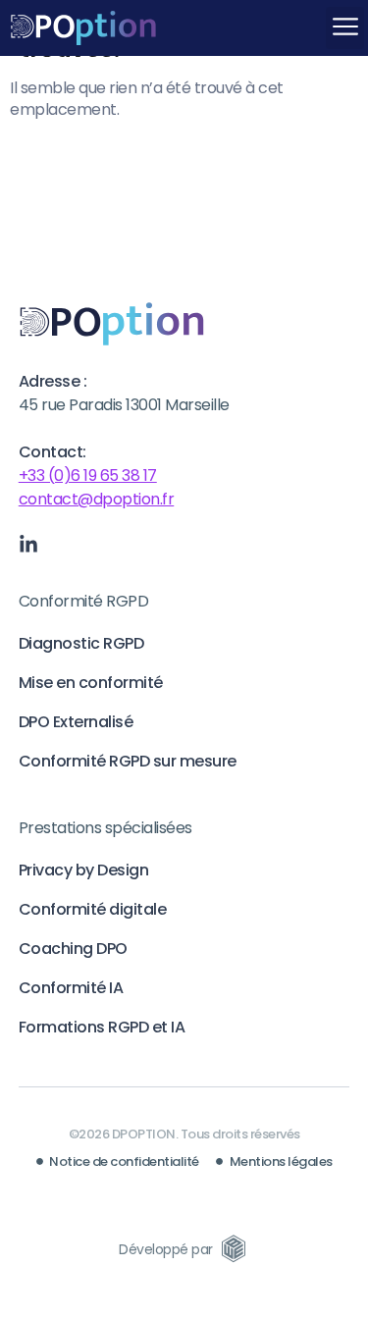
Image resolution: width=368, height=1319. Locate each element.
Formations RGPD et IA (102, 1027)
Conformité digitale (93, 909)
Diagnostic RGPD (81, 643)
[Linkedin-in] (28, 544)
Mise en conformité (91, 682)
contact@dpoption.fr (97, 499)
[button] (345, 28)
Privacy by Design (84, 870)
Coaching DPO (73, 948)
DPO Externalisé (76, 722)
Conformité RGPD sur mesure (128, 761)
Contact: (52, 452)
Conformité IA (71, 987)
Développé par (166, 1249)
